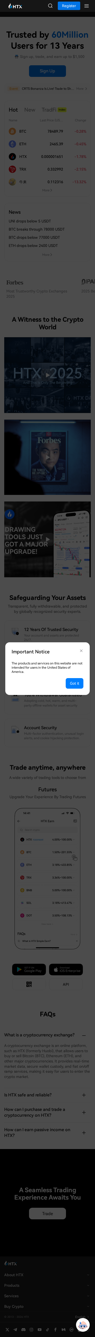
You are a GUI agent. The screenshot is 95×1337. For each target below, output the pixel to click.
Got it (74, 683)
